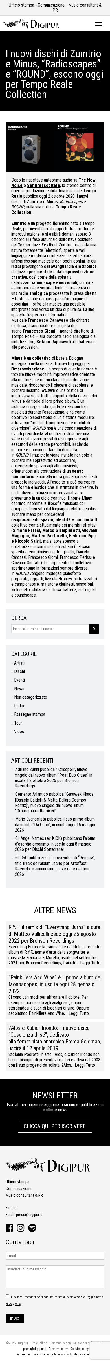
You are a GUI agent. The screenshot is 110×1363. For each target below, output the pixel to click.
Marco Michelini (83, 1354)
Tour (18, 723)
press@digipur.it (29, 1214)
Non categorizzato (30, 697)
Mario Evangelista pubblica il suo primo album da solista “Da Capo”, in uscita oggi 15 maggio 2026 (55, 824)
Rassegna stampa (29, 714)
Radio (19, 705)
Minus (17, 358)
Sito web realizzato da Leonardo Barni (38, 1354)
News (19, 688)
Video (19, 731)
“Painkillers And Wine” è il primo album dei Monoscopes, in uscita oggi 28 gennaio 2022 (55, 984)
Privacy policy (58, 1349)
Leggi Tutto (90, 963)
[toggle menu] (99, 22)
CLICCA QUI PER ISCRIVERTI (55, 1126)
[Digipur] (31, 27)
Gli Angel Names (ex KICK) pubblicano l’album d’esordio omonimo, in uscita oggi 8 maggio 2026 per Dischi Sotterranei (55, 844)
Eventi (19, 680)
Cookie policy (79, 1349)
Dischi (19, 671)
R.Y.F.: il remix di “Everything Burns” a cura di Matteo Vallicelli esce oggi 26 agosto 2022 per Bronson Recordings (54, 934)
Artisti (19, 663)
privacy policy (13, 1304)
